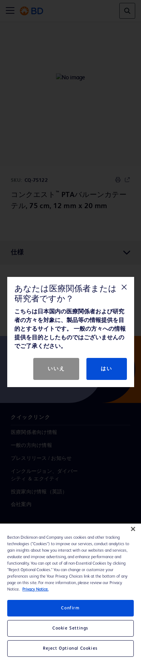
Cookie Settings (70, 628)
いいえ (56, 368)
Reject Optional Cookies (70, 648)
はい (106, 368)
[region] (70, 594)
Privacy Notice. (35, 589)
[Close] (133, 529)
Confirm (70, 608)
